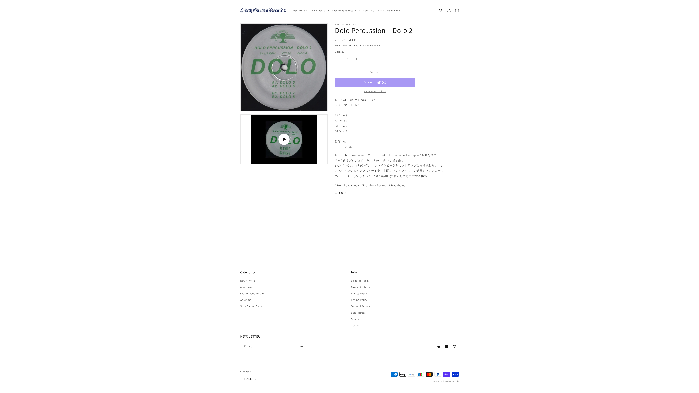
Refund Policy (359, 299)
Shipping (353, 45)
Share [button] (342, 192)
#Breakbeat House (347, 185)
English (248, 378)
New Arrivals (247, 280)
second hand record (252, 293)
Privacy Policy (359, 293)
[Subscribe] (302, 346)
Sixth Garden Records (449, 381)
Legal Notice (358, 312)
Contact (355, 325)
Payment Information (363, 287)
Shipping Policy (360, 280)
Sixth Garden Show (251, 306)
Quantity (339, 51)
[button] (320, 10)
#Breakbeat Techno (374, 185)
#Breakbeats (397, 185)
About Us (245, 299)
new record (247, 287)
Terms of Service (360, 306)
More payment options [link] (375, 91)
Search (355, 319)
